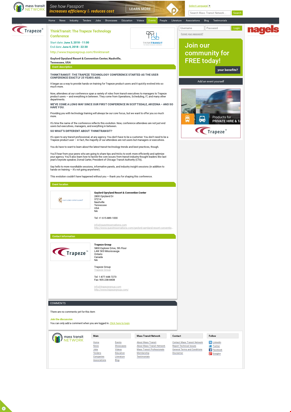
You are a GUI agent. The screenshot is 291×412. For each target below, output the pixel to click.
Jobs (98, 20)
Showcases (111, 20)
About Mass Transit (146, 342)
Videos (140, 20)
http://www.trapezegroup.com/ (111, 289)
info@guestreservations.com (110, 224)
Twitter (216, 346)
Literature (176, 20)
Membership (143, 353)
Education (127, 20)
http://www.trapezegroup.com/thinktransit (79, 52)
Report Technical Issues (184, 346)
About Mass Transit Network (151, 346)
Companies (98, 356)
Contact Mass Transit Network (187, 342)
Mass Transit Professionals (150, 349)
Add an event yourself (211, 81)
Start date (56, 42)
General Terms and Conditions (187, 349)
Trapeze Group (102, 269)
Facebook (217, 350)
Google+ (217, 353)
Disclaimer (177, 353)
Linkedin (217, 342)
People (163, 20)
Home (51, 20)
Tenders (87, 20)
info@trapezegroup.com (107, 286)
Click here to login (120, 323)
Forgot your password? (192, 34)
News (62, 20)
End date (55, 46)
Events (152, 20)
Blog (206, 20)
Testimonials (220, 20)
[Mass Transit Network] (29, 6)
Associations (193, 20)
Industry (74, 20)
